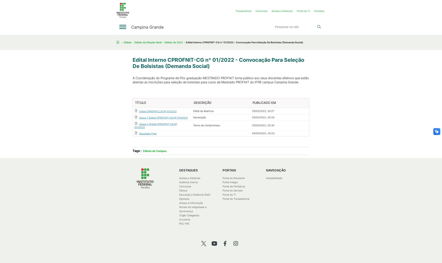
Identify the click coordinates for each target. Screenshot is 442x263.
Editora (183, 190)
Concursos (261, 10)
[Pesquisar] (319, 27)
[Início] (123, 17)
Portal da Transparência (236, 198)
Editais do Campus (154, 151)
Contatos (319, 10)
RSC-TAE (184, 223)
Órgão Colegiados (189, 215)
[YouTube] (214, 243)
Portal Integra (230, 182)
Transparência (243, 10)
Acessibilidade (274, 178)
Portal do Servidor (233, 190)
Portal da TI (303, 10)
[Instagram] (236, 243)
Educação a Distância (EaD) (194, 194)
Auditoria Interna (188, 182)
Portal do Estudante (234, 178)
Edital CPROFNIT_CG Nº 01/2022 (158, 111)
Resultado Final (147, 133)
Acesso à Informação (191, 202)
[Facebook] (225, 243)
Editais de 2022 (174, 42)
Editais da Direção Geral (148, 42)
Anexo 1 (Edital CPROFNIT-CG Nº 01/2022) (163, 117)
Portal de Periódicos (234, 186)
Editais (127, 42)
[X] (204, 243)
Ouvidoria (184, 219)
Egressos (184, 198)
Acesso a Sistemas (282, 10)
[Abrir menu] (122, 27)
